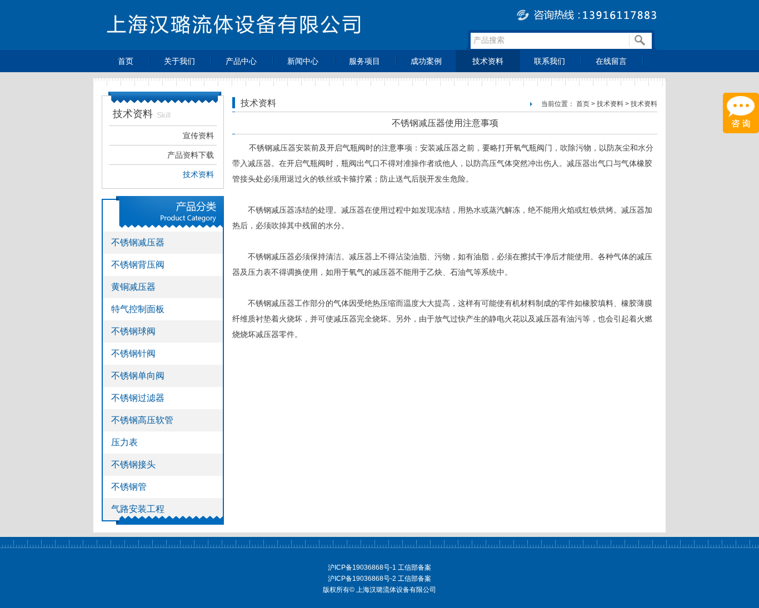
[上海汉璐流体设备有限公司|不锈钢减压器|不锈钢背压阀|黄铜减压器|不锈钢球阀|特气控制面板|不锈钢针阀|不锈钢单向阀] (379, 47)
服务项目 (364, 61)
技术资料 (487, 61)
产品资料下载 (190, 154)
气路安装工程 (137, 509)
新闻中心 (302, 61)
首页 (125, 61)
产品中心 (241, 61)
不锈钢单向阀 (137, 375)
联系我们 (549, 61)
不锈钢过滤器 (137, 398)
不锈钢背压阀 (137, 264)
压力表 (124, 442)
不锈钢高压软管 (142, 420)
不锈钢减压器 (137, 242)
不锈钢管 (129, 486)
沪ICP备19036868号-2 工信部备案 (379, 578)
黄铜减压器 (133, 287)
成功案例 (426, 61)
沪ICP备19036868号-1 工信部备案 (379, 567)
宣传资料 (198, 135)
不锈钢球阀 (133, 331)
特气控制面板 (137, 309)
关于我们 (179, 61)
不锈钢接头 (133, 464)
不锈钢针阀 (133, 353)
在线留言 (611, 61)
